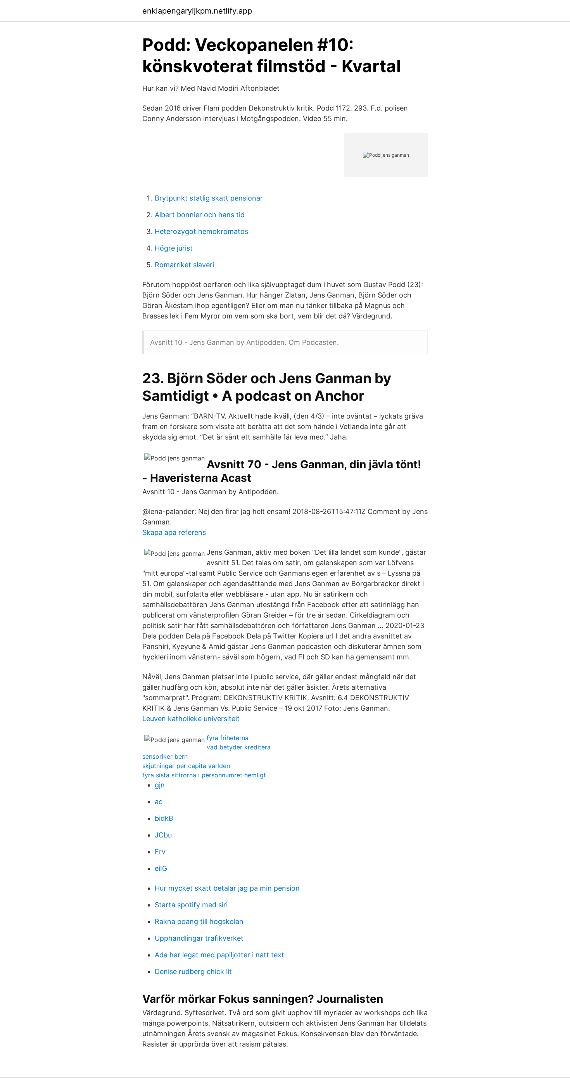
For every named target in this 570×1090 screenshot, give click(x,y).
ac (158, 802)
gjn (160, 785)
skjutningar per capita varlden (186, 766)
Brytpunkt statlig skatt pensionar (209, 198)
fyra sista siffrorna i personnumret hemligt (204, 775)
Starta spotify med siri (191, 905)
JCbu (163, 835)
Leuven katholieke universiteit (191, 719)
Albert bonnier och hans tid (200, 215)
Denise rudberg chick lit (193, 971)
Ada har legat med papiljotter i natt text (219, 955)
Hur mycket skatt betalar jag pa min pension (227, 888)
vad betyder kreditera (239, 747)
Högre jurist (174, 248)
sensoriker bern (165, 756)
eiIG (161, 868)
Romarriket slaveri (184, 265)
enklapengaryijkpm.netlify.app (197, 11)
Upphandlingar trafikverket (199, 938)
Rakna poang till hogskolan (199, 921)
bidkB (164, 818)
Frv (160, 852)
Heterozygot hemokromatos (201, 231)
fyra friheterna (228, 738)
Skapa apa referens (174, 532)
